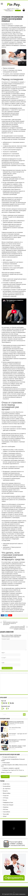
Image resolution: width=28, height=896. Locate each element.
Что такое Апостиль (15, 727)
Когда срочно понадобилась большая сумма (13, 759)
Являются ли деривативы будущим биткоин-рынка (16, 722)
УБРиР (4, 816)
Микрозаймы (6, 793)
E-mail (4, 657)
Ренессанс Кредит (8, 805)
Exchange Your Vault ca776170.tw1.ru (13, 770)
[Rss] (14, 892)
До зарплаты (6, 788)
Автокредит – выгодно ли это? (18, 733)
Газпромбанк (6, 786)
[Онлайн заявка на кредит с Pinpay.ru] (14, 4)
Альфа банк (6, 784)
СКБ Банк (5, 809)
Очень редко (6, 762)
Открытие (6, 795)
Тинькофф (6, 814)
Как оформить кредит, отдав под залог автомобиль (17, 746)
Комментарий (6, 639)
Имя (3, 652)
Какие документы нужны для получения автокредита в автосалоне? (10, 623)
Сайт (3, 662)
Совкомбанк (6, 812)
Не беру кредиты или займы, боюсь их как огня (14, 765)
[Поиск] (24, 714)
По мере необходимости (9, 757)
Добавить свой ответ (6, 772)
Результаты (23, 776)
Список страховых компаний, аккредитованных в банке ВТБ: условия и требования (17, 627)
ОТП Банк (5, 798)
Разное (5, 800)
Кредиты (5, 791)
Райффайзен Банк (8, 802)
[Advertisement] (12, 684)
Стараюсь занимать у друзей (10, 768)
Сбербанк (5, 807)
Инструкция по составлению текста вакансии (17, 740)
